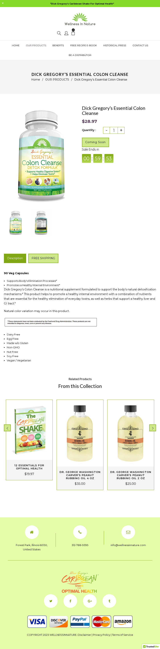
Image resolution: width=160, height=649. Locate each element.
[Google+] (90, 601)
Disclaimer (84, 634)
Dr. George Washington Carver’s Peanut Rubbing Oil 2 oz (130, 475)
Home (35, 79)
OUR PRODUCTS (57, 79)
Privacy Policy (101, 634)
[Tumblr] (109, 601)
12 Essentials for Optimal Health (29, 467)
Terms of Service (122, 634)
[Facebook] (70, 601)
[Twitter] (51, 601)
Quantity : (89, 130)
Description (15, 258)
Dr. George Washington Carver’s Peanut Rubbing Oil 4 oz (80, 475)
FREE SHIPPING (43, 258)
